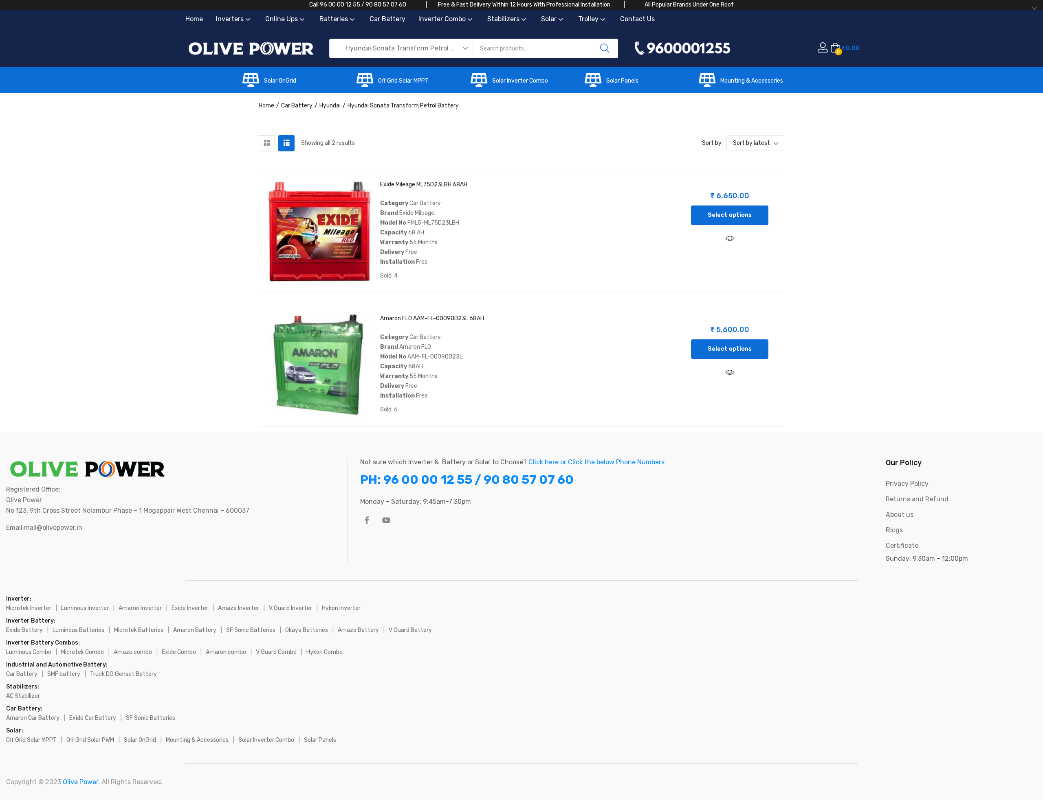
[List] (286, 143)
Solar (549, 19)
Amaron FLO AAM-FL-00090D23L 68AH (432, 318)
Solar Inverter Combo (520, 80)
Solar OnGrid (280, 80)
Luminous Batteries (78, 630)
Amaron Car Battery (32, 718)
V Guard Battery (410, 630)
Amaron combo (226, 652)
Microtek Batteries (138, 630)
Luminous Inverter (85, 608)
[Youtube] (386, 520)
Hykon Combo (324, 652)
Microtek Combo (82, 652)
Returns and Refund (917, 499)
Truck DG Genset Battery (123, 674)
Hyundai (330, 105)
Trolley (589, 19)
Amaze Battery (358, 630)
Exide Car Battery (92, 718)
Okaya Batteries (306, 630)
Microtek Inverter (28, 608)
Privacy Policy (907, 483)
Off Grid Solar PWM (90, 740)
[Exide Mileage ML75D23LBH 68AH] (320, 232)
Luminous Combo (28, 652)
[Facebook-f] (366, 520)
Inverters (230, 19)
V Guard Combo (276, 652)
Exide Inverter (190, 608)
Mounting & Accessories (751, 80)
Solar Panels (622, 80)
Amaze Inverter (238, 608)
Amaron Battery (194, 630)
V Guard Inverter (290, 608)
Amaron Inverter (140, 608)
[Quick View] (729, 239)
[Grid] (267, 143)
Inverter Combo (442, 19)
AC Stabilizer (23, 696)
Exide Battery (24, 630)
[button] (402, 48)
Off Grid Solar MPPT (403, 80)
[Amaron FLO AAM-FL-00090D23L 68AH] (320, 366)
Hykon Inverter (341, 608)
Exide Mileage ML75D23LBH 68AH (423, 184)
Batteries (334, 19)
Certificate (902, 545)
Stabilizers (504, 19)
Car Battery (387, 19)
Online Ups (282, 19)
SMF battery (63, 674)
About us (899, 514)
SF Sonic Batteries (250, 630)
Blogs (894, 530)
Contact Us (637, 19)
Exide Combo (179, 652)
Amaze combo (133, 652)
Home (194, 19)
